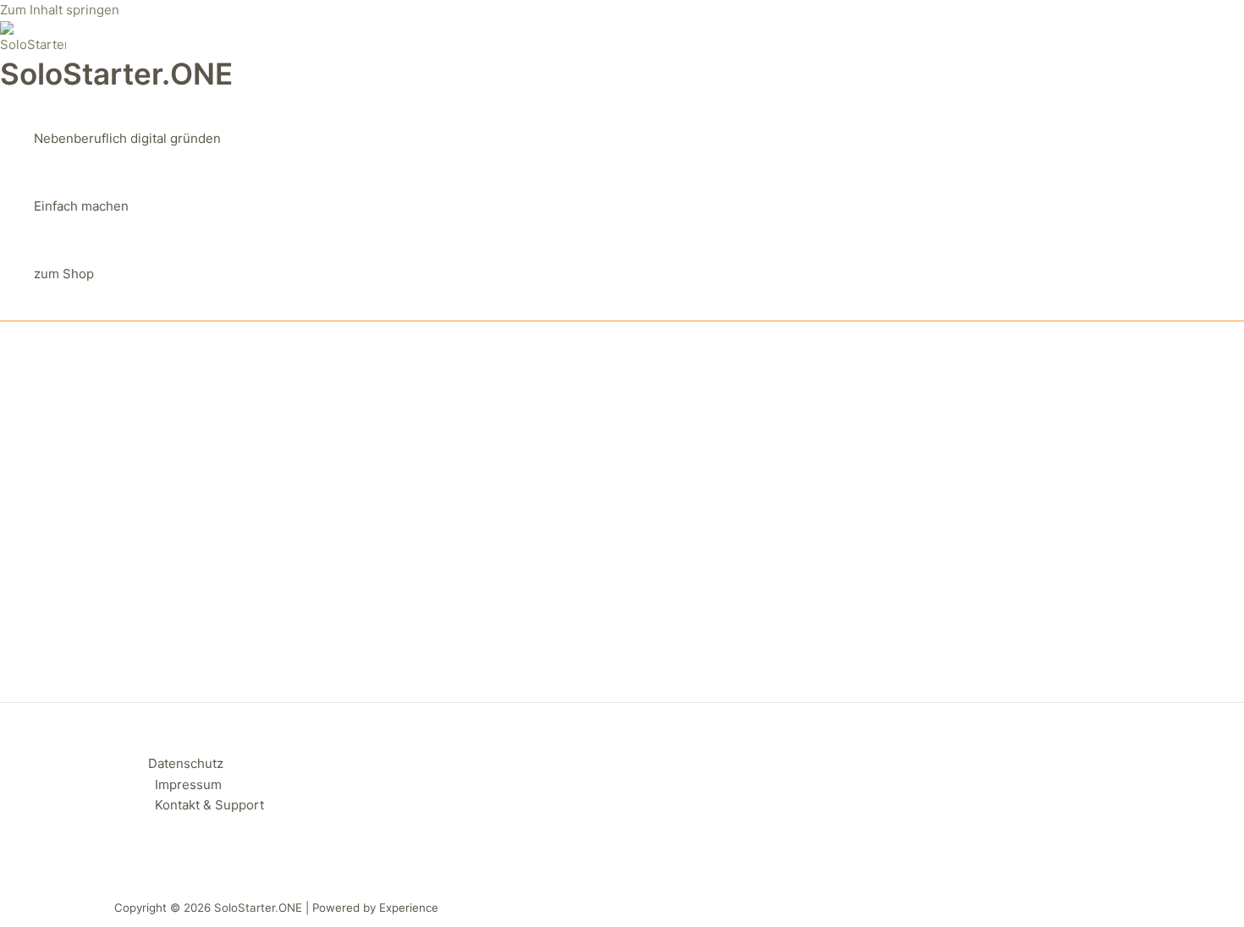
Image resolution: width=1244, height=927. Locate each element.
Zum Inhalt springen (59, 10)
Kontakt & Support (209, 805)
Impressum (188, 784)
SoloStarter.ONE (116, 73)
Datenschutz (185, 763)
